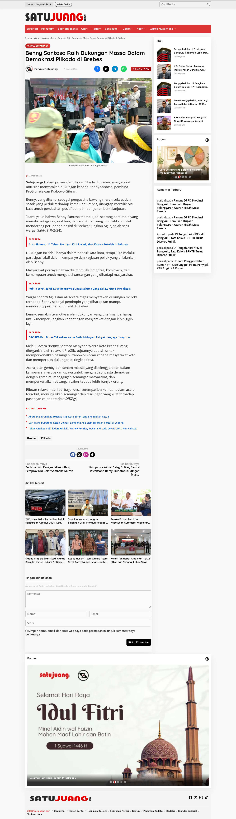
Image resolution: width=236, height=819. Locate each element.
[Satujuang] (56, 17)
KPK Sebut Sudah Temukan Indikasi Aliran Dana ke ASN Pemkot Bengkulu (189, 68)
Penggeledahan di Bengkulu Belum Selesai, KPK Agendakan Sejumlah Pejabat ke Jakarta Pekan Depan (191, 85)
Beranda (28, 38)
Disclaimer (59, 811)
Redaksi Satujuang (46, 69)
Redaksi (170, 811)
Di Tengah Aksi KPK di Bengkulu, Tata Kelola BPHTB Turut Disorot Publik (180, 238)
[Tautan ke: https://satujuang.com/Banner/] (207, 659)
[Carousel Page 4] (186, 177)
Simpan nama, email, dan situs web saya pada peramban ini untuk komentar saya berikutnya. (80, 632)
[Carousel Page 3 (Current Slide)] (183, 177)
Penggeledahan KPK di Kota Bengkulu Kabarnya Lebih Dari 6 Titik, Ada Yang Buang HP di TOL (191, 51)
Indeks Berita (76, 811)
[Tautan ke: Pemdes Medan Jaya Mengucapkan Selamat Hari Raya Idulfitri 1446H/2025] (118, 725)
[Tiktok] (92, 454)
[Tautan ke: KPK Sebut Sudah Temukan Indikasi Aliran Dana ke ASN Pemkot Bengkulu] (164, 71)
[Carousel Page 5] (190, 177)
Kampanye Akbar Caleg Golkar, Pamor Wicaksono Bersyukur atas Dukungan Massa (114, 469)
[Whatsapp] (124, 69)
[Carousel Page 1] (176, 177)
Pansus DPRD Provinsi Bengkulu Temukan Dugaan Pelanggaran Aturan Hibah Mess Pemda (180, 206)
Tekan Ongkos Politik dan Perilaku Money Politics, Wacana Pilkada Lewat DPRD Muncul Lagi (83, 428)
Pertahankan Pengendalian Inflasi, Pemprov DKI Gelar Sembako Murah (49, 467)
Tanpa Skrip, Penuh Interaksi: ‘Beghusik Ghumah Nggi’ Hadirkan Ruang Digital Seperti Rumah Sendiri (182, 171)
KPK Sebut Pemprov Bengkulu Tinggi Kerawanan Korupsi (190, 119)
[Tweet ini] (106, 69)
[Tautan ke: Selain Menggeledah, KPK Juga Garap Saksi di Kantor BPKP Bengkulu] (164, 105)
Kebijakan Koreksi (97, 811)
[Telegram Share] (115, 69)
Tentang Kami (34, 814)
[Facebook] (72, 454)
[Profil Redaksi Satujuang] (29, 69)
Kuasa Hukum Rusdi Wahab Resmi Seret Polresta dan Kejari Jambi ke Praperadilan (88, 560)
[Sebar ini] (97, 69)
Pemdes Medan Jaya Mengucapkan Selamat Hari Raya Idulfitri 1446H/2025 (74, 777)
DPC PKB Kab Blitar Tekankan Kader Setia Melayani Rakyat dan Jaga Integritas (79, 337)
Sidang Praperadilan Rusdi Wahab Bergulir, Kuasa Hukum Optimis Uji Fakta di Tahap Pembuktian (45, 560)
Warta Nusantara (41, 38)
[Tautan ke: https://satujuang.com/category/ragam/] (207, 140)
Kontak (136, 811)
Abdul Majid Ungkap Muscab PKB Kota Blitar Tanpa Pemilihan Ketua (69, 416)
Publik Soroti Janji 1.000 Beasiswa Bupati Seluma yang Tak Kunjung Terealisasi (80, 288)
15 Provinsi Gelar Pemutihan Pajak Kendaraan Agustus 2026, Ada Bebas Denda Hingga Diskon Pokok (45, 521)
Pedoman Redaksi (153, 811)
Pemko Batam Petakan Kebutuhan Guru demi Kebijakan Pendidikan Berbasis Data (129, 521)
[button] (208, 4)
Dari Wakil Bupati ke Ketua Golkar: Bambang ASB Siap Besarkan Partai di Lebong (76, 422)
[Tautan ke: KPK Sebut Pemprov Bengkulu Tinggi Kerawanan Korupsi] (164, 122)
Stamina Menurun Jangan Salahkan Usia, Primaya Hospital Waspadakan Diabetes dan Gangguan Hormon (87, 521)
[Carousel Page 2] (179, 177)
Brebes (31, 438)
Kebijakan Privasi (119, 811)
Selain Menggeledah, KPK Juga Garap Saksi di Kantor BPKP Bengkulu (191, 102)
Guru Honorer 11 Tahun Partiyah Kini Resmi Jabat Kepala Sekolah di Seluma (78, 244)
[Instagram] (86, 454)
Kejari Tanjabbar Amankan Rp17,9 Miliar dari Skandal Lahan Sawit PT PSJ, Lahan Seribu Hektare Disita (130, 560)
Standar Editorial (187, 811)
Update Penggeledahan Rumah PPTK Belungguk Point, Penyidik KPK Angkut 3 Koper (183, 264)
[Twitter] (79, 454)
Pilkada (46, 438)
